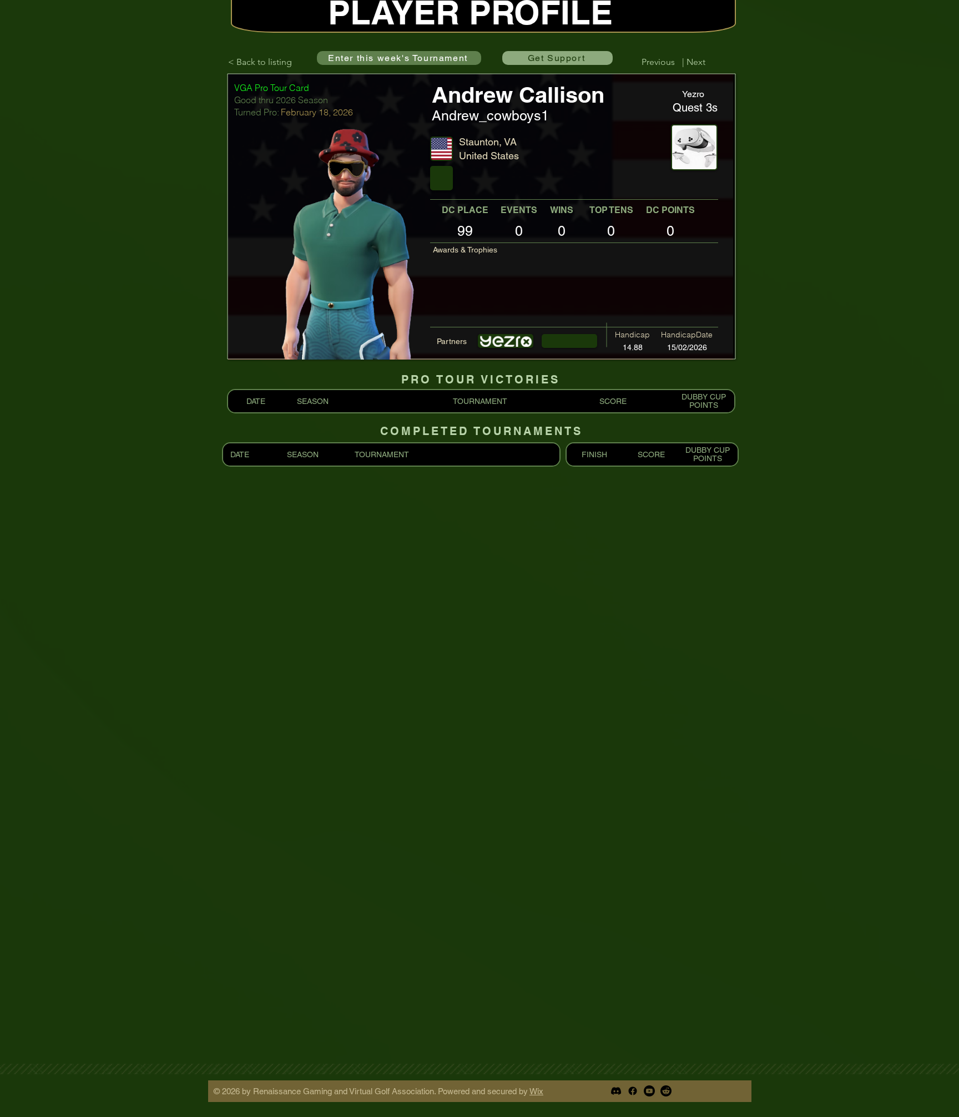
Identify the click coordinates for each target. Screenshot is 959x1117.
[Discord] (616, 1090)
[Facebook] (632, 1090)
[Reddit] (666, 1090)
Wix (536, 1091)
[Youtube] (649, 1090)
